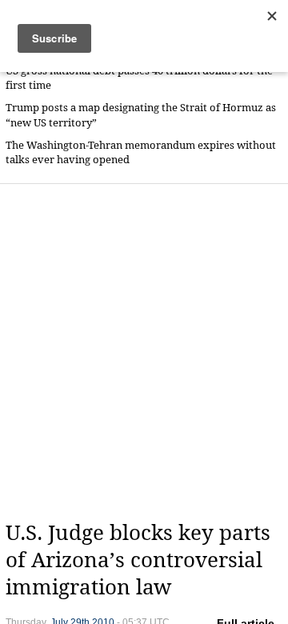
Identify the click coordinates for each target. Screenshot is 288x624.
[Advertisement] (144, 352)
